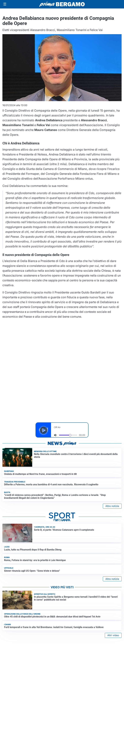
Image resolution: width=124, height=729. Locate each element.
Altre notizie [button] (112, 506)
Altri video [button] (113, 635)
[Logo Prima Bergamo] (62, 4)
